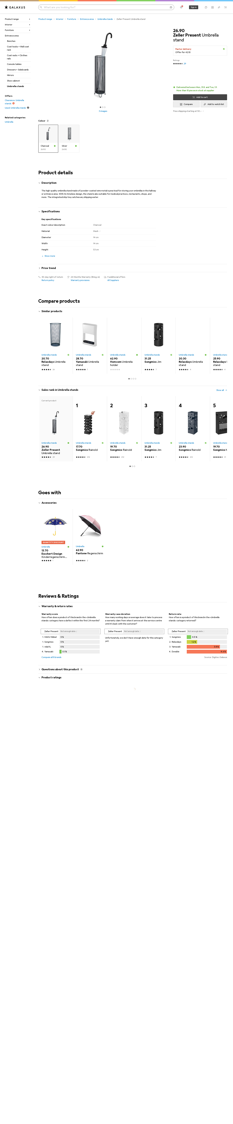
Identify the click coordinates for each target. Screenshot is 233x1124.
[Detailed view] (71, 642)
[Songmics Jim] (158, 346)
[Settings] (181, 7)
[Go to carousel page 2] (131, 378)
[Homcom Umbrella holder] (124, 346)
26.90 (179, 30)
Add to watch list (216, 104)
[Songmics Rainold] (90, 428)
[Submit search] (41, 7)
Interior (8, 24)
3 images (103, 111)
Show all (220, 311)
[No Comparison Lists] (212, 7)
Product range (12, 19)
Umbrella (9, 122)
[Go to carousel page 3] (133, 378)
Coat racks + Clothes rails (17, 57)
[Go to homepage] (15, 7)
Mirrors (10, 75)
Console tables (14, 64)
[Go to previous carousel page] (43, 345)
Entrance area (12, 35)
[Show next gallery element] (168, 65)
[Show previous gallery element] (37, 65)
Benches (11, 41)
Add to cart (202, 97)
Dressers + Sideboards (18, 69)
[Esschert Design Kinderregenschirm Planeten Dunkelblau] (55, 537)
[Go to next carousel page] (222, 345)
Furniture (9, 30)
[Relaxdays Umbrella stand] (55, 346)
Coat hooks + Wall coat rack (18, 48)
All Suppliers (113, 280)
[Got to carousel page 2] (102, 107)
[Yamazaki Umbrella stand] (90, 346)
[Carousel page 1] (100, 107)
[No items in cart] (225, 7)
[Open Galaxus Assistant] (206, 7)
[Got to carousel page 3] (104, 107)
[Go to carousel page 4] (135, 378)
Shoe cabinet (13, 80)
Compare (188, 104)
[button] (224, 49)
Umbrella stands (15, 86)
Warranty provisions (80, 280)
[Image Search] (171, 7)
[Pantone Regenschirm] (90, 537)
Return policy (48, 280)
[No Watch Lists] (219, 7)
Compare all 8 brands (51, 657)
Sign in (194, 7)
